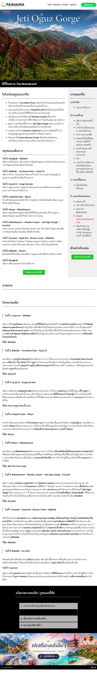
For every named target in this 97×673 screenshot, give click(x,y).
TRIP (49, 4)
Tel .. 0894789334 (6, 667)
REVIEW (56, 4)
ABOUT (73, 4)
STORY (65, 4)
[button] (2, 45)
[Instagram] (95, 667)
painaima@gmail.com (85, 221)
